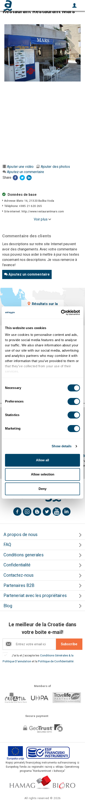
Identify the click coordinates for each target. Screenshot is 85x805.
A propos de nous (20, 534)
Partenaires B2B (18, 585)
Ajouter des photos (55, 167)
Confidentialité (17, 564)
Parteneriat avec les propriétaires (35, 595)
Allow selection (42, 474)
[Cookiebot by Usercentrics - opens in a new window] (61, 312)
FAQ (7, 544)
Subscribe (69, 644)
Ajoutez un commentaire (25, 172)
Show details (61, 446)
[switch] (74, 401)
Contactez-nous (18, 575)
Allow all (42, 460)
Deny (42, 489)
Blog (7, 605)
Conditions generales (23, 554)
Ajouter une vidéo (20, 167)
